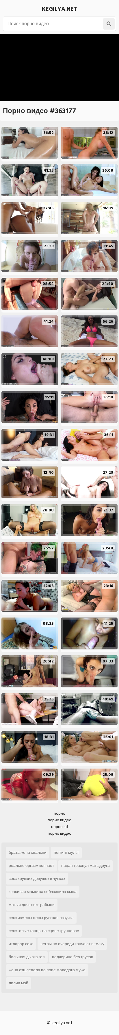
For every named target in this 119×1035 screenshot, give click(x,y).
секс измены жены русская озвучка (41, 917)
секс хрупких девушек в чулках (37, 878)
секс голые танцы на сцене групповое (44, 930)
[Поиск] (109, 24)
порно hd (59, 826)
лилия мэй (18, 983)
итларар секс (21, 943)
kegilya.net (59, 9)
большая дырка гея (27, 957)
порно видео (59, 820)
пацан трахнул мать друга (85, 865)
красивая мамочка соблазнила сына (43, 891)
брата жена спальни (28, 852)
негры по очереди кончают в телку (72, 943)
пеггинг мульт (66, 852)
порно (59, 813)
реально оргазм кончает (31, 865)
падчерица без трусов (72, 957)
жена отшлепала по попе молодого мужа (47, 970)
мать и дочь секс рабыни (32, 904)
